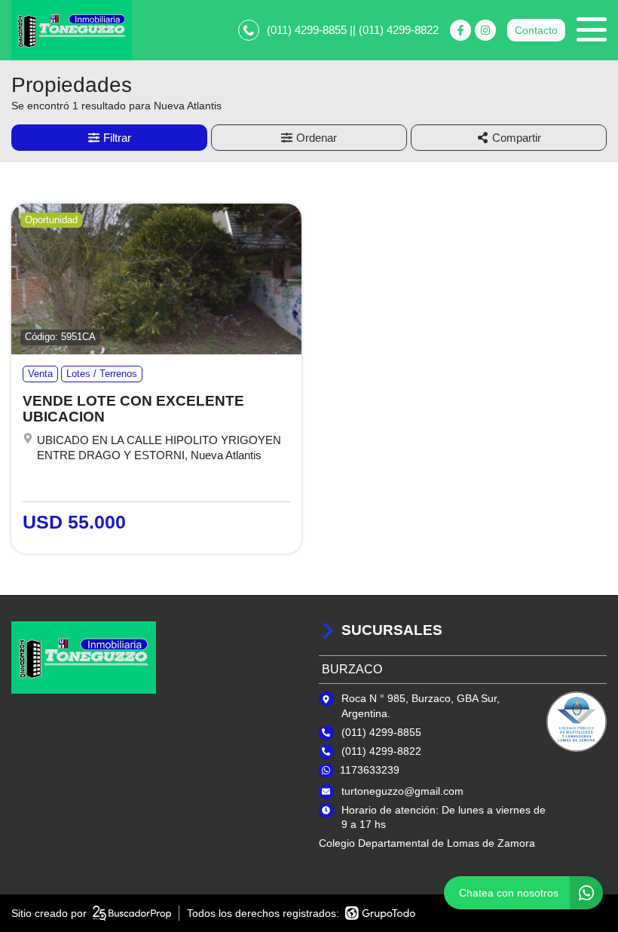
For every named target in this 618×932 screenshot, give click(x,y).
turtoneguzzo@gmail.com (402, 791)
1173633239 (369, 770)
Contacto (536, 30)
